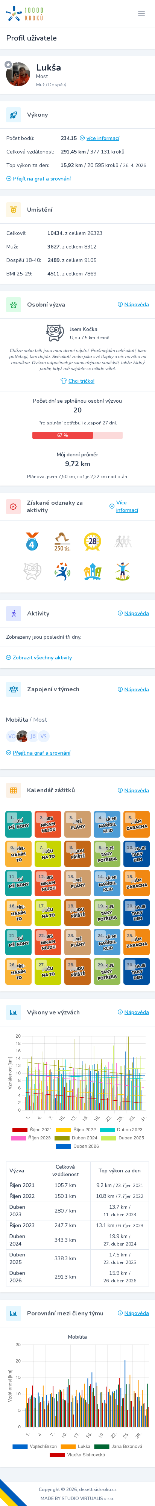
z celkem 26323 (74, 233)
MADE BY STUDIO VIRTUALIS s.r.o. (77, 1498)
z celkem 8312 (71, 246)
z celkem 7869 (71, 273)
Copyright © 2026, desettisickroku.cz (78, 1489)
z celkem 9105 (71, 260)
